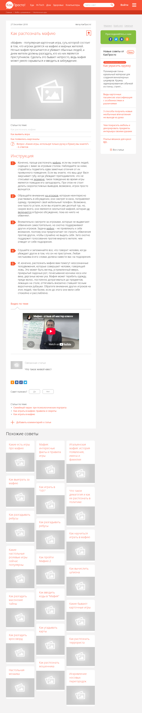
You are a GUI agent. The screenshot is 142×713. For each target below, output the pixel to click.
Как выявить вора (20, 134)
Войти (124, 5)
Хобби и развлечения (22, 12)
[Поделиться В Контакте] (16, 382)
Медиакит (108, 25)
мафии (50, 228)
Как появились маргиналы (25, 139)
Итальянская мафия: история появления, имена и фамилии (79, 452)
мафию (57, 162)
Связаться (128, 25)
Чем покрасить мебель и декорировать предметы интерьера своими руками (117, 128)
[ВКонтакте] (122, 39)
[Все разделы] (134, 5)
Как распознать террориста (79, 640)
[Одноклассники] (127, 39)
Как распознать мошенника (49, 664)
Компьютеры (73, 5)
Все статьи (118, 149)
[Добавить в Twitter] (25, 382)
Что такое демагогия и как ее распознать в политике (79, 496)
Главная (9, 12)
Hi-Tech (40, 5)
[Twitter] (116, 39)
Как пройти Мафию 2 (46, 559)
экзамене (39, 179)
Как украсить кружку (117, 66)
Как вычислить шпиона (78, 570)
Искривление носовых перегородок (78, 677)
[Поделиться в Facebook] (21, 382)
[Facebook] (110, 39)
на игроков (51, 195)
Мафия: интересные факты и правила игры (50, 450)
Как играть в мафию (24, 414)
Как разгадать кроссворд (18, 637)
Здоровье (58, 5)
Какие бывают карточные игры (80, 605)
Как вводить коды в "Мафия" (49, 594)
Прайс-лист (118, 25)
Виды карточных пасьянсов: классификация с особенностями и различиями (117, 99)
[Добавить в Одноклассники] (12, 382)
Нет (48, 391)
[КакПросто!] (15, 5)
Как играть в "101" (47, 489)
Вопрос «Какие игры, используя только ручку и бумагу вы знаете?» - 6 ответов (53, 145)
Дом (48, 5)
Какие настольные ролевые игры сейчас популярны (18, 557)
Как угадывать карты (48, 629)
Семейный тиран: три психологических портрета (39, 407)
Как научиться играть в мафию (79, 535)
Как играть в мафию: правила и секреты (34, 410)
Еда (32, 5)
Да (34, 391)
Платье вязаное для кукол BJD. (117, 141)
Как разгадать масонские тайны (18, 599)
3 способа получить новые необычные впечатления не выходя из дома (117, 114)
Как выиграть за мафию (19, 481)
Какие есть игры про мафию (19, 446)
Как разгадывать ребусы (19, 516)
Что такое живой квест (38, 369)
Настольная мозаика (16, 672)
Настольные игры (40, 12)
